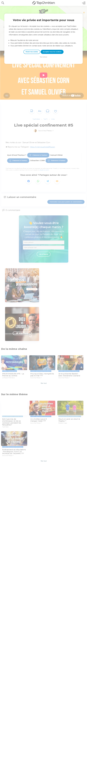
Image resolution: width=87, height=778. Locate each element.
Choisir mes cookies (32, 52)
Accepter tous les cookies (52, 52)
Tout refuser (43, 57)
